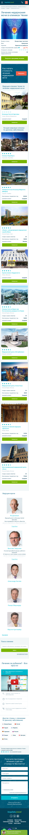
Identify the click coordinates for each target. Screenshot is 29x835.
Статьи (10, 823)
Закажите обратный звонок (14, 804)
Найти (14, 650)
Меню (2, 2)
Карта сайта (17, 823)
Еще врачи (5, 635)
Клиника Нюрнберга (8, 156)
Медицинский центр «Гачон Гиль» (12, 386)
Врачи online (18, 820)
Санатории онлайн (8, 821)
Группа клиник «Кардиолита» (11, 273)
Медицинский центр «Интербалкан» (13, 352)
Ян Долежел (14, 516)
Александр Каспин (14, 581)
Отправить (14, 797)
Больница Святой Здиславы (10, 114)
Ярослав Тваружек (14, 548)
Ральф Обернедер (14, 605)
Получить (21, 73)
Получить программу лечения (14, 58)
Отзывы (17, 821)
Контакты (23, 821)
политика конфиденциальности (18, 792)
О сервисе (10, 820)
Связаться (14, 122)
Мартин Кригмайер (14, 629)
